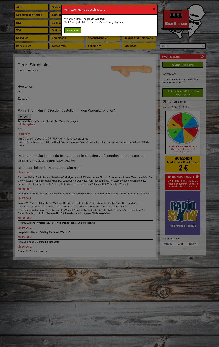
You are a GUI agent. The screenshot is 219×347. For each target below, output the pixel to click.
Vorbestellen (73, 30)
